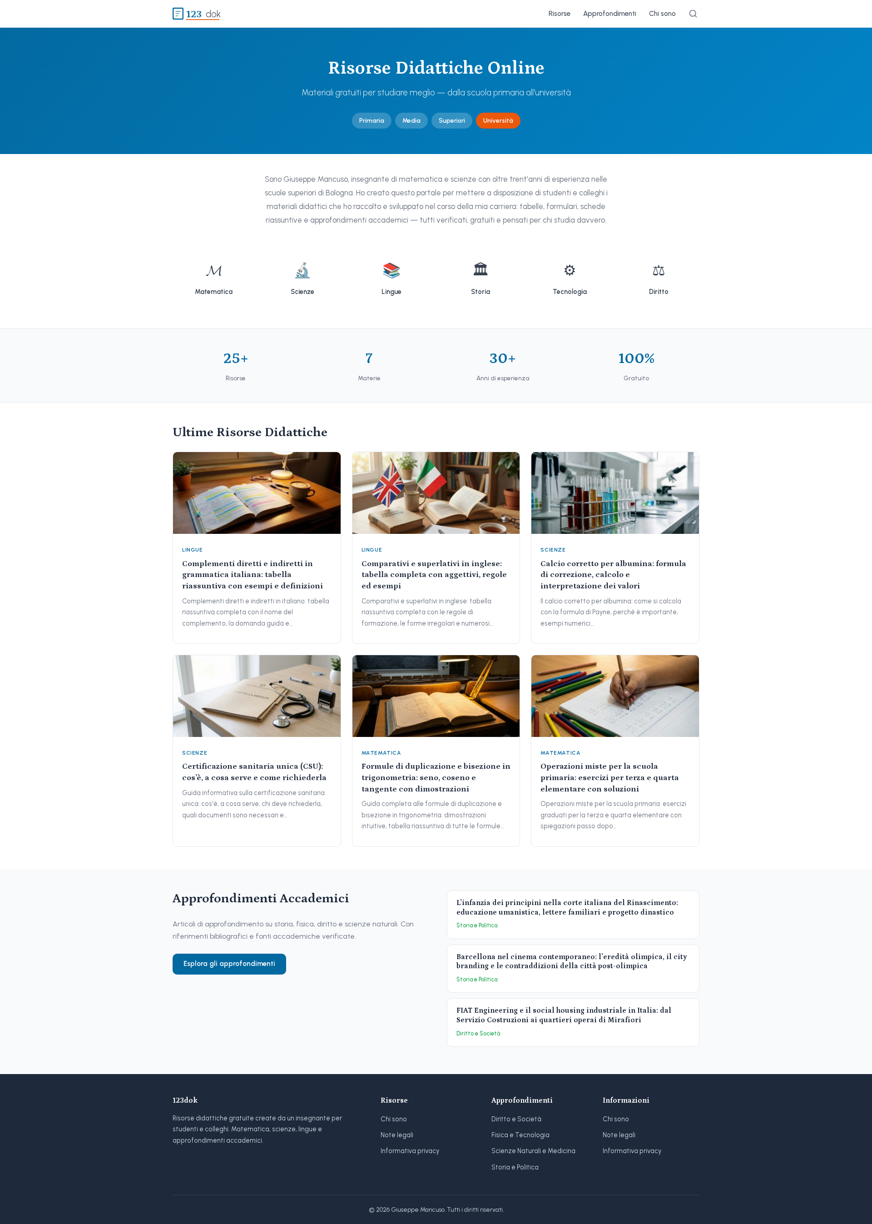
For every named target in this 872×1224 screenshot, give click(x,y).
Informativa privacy (410, 1151)
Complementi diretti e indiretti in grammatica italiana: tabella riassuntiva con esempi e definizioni (252, 575)
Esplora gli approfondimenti (229, 964)
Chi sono (662, 14)
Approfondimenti (609, 14)
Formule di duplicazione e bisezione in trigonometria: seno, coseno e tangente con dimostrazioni (436, 777)
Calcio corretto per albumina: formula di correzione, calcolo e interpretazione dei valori (613, 575)
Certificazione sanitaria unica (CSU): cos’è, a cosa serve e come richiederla (254, 772)
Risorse (559, 14)
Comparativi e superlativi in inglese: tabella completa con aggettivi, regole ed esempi (434, 575)
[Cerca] (693, 13)
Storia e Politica (515, 1167)
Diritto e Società (516, 1119)
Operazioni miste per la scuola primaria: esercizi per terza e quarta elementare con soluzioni (609, 777)
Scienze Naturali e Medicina (533, 1151)
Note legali (397, 1135)
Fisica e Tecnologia (520, 1135)
